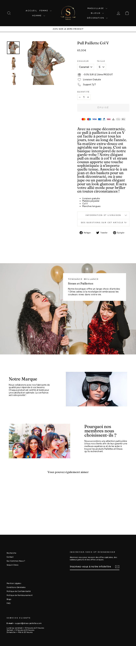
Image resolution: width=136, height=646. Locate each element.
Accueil (31, 10)
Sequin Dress (12, 565)
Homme (37, 15)
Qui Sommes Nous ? (16, 561)
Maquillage (96, 8)
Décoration (96, 18)
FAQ (8, 603)
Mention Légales (14, 583)
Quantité (83, 92)
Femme (44, 10)
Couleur (83, 61)
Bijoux (96, 13)
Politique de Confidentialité (19, 591)
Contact (10, 557)
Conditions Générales (16, 587)
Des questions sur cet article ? (103, 222)
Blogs (9, 599)
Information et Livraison (103, 215)
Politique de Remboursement (20, 595)
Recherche (11, 553)
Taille (101, 61)
